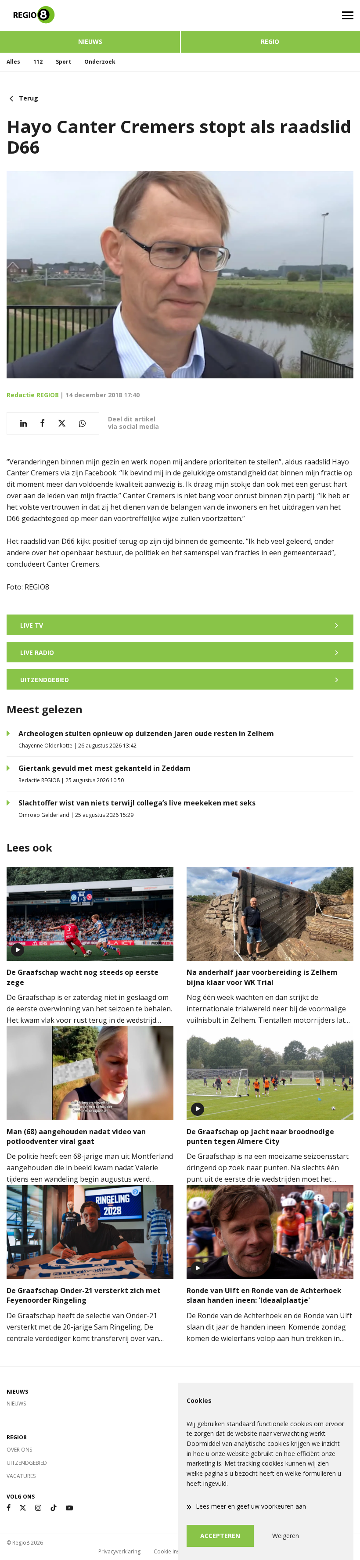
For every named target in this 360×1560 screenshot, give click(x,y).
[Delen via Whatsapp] (82, 423)
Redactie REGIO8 (32, 395)
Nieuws (90, 41)
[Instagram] (38, 1508)
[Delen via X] (61, 423)
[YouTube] (69, 1508)
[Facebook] (9, 1508)
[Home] (90, 15)
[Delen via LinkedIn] (23, 423)
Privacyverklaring (119, 1551)
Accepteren (220, 1535)
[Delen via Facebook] (42, 423)
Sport (63, 61)
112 (38, 61)
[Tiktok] (53, 1508)
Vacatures (21, 1476)
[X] (22, 1508)
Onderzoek (99, 61)
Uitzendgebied (27, 1463)
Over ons (19, 1449)
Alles (13, 61)
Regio (270, 41)
